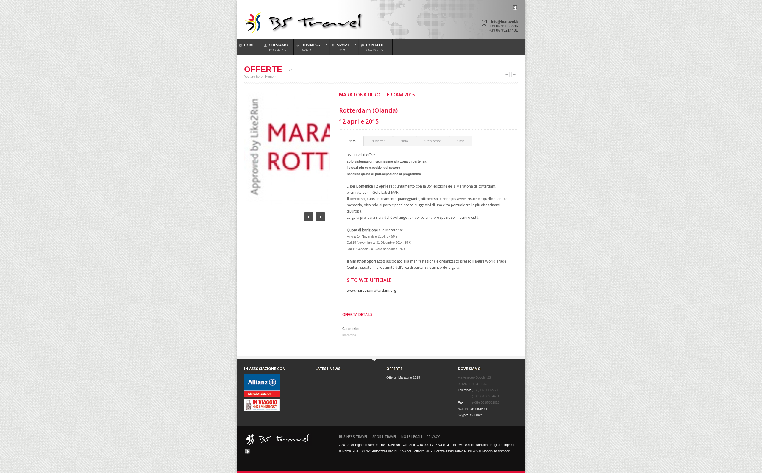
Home (269, 76)
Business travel (353, 436)
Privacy (433, 436)
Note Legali (411, 436)
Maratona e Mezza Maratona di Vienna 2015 (506, 74)
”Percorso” (432, 141)
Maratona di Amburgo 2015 (514, 74)
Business (307, 47)
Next (320, 216)
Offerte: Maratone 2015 (403, 377)
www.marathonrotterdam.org (371, 290)
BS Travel (476, 415)
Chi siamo (278, 47)
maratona (349, 335)
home (249, 45)
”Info (352, 141)
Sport (339, 47)
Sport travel (384, 436)
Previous (308, 216)
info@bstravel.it (504, 22)
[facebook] (515, 7)
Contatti (370, 47)
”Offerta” (378, 141)
